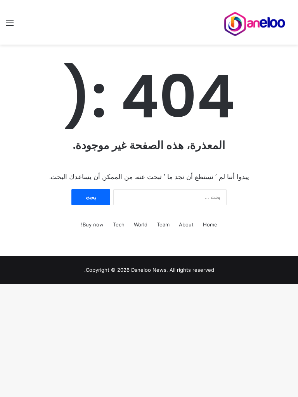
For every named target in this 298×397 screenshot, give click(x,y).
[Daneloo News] (255, 22)
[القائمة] (10, 25)
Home (210, 224)
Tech (119, 224)
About (186, 224)
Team (163, 224)
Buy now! (92, 224)
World (140, 224)
